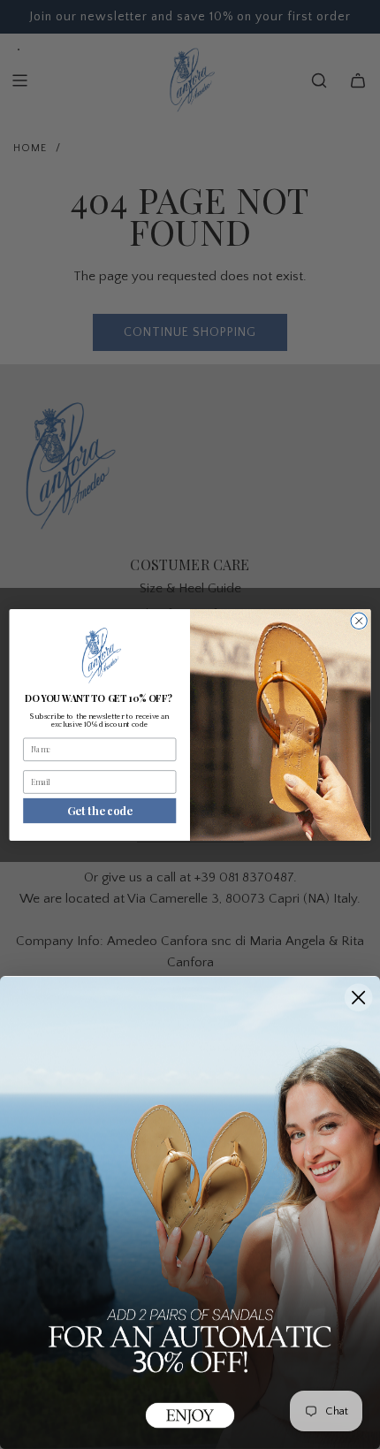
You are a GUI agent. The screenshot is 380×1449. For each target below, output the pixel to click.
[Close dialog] (359, 621)
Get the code (99, 810)
